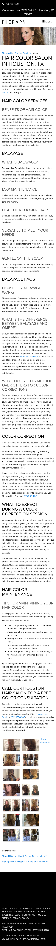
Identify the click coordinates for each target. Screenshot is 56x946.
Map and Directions (34, 939)
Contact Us (28, 915)
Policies (41, 915)
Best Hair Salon (41, 930)
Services (7, 911)
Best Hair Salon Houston (16, 930)
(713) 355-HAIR (11, 3)
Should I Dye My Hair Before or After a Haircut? (24, 856)
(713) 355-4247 (30, 496)
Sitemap (6, 918)
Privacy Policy (21, 918)
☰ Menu (47, 21)
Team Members (41, 908)
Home (5, 908)
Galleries (7, 915)
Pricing (18, 911)
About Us (15, 908)
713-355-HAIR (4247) (11, 939)
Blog (17, 915)
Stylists (27, 908)
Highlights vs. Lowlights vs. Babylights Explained (25, 861)
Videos (41, 911)
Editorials (30, 911)
